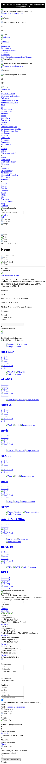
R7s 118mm (5, 177)
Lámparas (5, 52)
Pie (2, 107)
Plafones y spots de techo (10, 96)
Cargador (4, 190)
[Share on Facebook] (2, 331)
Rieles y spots (6, 109)
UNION (4, 184)
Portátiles (4, 135)
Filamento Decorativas (9, 175)
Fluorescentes (6, 111)
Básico (3, 157)
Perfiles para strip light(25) (11, 129)
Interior (4, 149)
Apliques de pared (8, 94)
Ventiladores (6, 48)
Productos (5, 41)
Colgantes (5, 98)
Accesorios (5, 55)
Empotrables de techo (9, 100)
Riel (2, 197)
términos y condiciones (16, 707)
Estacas (4, 122)
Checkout (4, 744)
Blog (23, 57)
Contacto (28, 57)
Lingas (3, 195)
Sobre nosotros (15, 57)
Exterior (4, 151)
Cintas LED (5, 168)
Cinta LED (5, 138)
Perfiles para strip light (9, 131)
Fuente (3, 193)
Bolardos (4, 113)
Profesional (5, 160)
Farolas (4, 124)
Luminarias (5, 46)
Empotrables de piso (9, 127)
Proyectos (5, 57)
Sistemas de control (8, 50)
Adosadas (5, 140)
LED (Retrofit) (7, 171)
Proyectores (5, 118)
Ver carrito (5, 733)
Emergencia (5, 120)
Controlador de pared (9, 162)
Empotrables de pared (9, 102)
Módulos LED (6, 173)
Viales (3, 116)
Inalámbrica (5, 133)
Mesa (3, 105)
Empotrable (5, 142)
